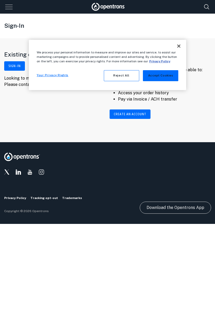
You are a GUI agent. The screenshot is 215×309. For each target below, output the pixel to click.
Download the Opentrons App (175, 207)
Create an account (130, 114)
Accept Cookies (160, 75)
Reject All (121, 75)
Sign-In (14, 66)
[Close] (179, 46)
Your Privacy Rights (52, 75)
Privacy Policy (159, 61)
